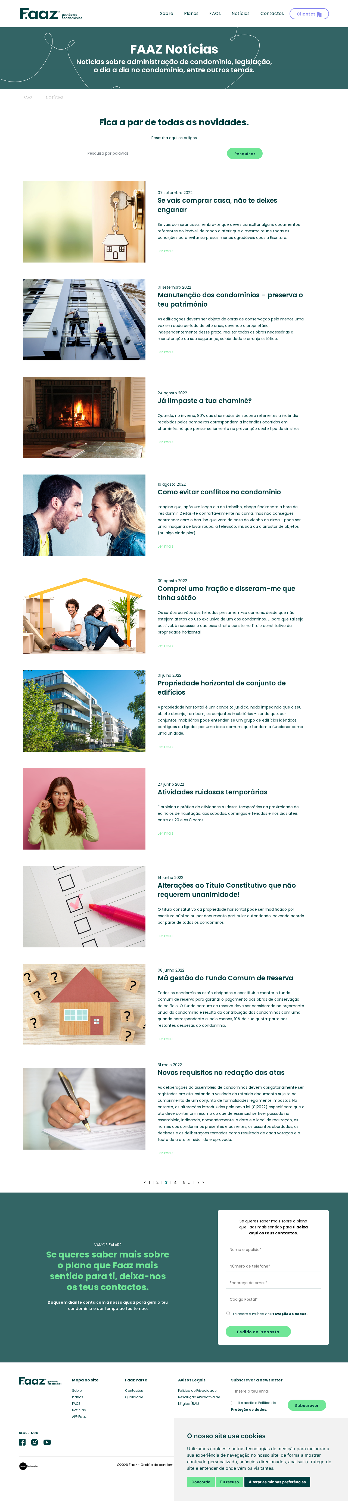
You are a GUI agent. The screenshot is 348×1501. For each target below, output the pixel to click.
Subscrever (307, 1405)
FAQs (215, 13)
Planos (191, 13)
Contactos (272, 13)
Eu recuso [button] (229, 1482)
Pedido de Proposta (258, 1332)
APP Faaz (79, 1416)
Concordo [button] (200, 1482)
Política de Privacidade (197, 1390)
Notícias (241, 13)
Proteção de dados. (249, 1409)
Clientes (307, 14)
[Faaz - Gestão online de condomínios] (50, 13)
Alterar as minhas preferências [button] (277, 1482)
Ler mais (165, 251)
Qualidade (134, 1397)
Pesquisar (245, 154)
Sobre (166, 13)
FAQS (76, 1403)
